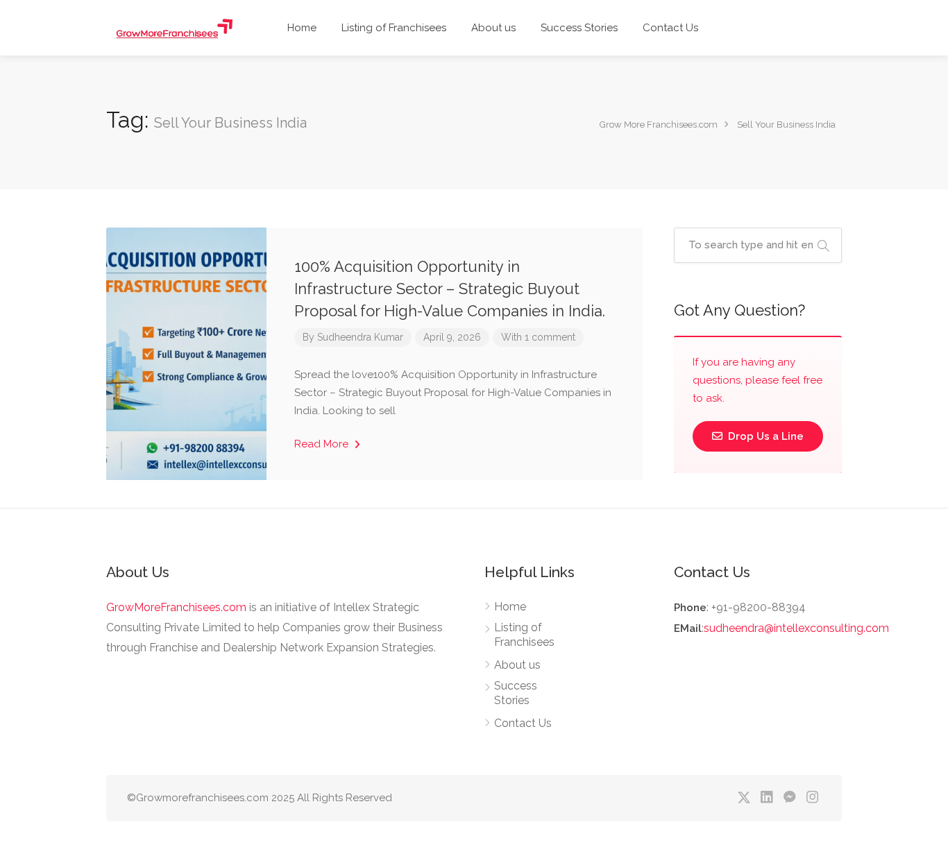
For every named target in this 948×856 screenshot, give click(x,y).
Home (301, 28)
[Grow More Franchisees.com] (178, 27)
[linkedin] (766, 798)
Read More (322, 444)
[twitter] (743, 798)
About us (493, 28)
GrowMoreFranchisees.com (176, 607)
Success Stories (579, 28)
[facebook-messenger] (789, 798)
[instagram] (812, 798)
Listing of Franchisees (393, 28)
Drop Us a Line (764, 436)
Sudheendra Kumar (360, 337)
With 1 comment (538, 337)
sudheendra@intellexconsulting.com (796, 628)
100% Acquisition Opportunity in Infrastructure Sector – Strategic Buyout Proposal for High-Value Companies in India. (449, 288)
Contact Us (670, 28)
